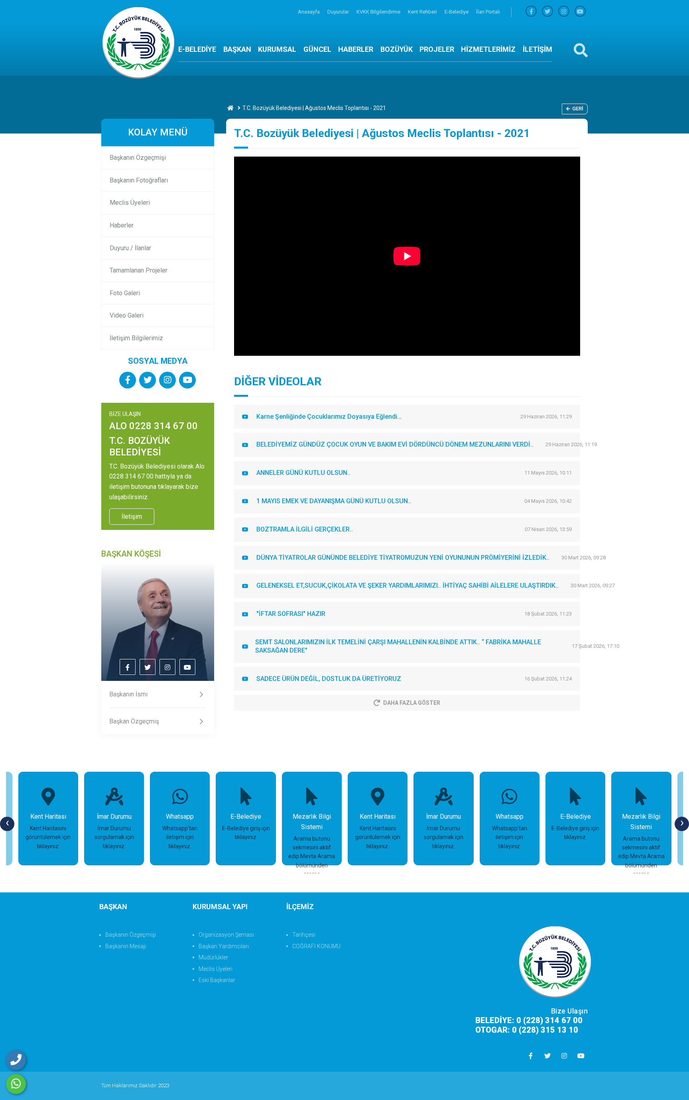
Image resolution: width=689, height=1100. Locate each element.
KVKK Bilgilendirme (379, 12)
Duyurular (338, 12)
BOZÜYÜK (396, 49)
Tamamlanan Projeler (138, 270)
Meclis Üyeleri (130, 202)
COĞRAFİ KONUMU (316, 946)
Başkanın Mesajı (125, 946)
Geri (577, 109)
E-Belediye (457, 12)
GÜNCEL (317, 49)
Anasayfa (309, 12)
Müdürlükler (213, 957)
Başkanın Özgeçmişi (138, 157)
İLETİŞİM (537, 49)
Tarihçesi (303, 934)
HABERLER (355, 49)
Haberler (122, 225)
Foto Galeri (125, 293)
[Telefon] (16, 1060)
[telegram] (547, 12)
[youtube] (580, 12)
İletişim (132, 516)
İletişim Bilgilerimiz (136, 338)
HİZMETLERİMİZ (488, 49)
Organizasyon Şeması (226, 934)
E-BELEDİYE (197, 49)
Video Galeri (127, 315)
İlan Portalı (488, 12)
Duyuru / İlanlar (130, 248)
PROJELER (436, 49)
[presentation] (7, 824)
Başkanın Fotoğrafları (139, 180)
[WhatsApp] (16, 1084)
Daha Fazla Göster (411, 703)
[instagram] (563, 12)
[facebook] (531, 12)
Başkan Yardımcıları (224, 946)
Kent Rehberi (423, 12)
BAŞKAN (237, 49)
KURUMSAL (277, 49)
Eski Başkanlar (217, 980)
